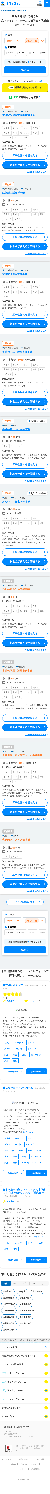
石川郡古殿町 (9, 1330)
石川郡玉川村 (25, 1317)
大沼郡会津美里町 (27, 1310)
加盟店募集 (35, 1469)
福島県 (42, 1340)
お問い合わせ (24, 1459)
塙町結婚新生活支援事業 (16, 589)
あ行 (6, 1283)
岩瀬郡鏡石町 (9, 1298)
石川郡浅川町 (25, 1323)
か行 (15, 1283)
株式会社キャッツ (13, 985)
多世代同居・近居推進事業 (17, 670)
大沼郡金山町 (25, 1304)
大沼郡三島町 (9, 1304)
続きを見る (28, 1132)
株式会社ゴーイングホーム (18, 1087)
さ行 (25, 1283)
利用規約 (12, 1464)
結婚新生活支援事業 (13, 192)
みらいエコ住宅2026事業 (16, 501)
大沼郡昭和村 (9, 1310)
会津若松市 (8, 1291)
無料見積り (36, 1071)
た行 (34, 1283)
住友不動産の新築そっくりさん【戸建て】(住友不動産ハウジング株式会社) (24, 1191)
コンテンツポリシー (18, 1469)
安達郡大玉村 (36, 1291)
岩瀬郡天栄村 (25, 1298)
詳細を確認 (13, 1071)
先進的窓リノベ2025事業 (16, 839)
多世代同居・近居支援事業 (17, 351)
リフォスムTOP (9, 1340)
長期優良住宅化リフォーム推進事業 (22, 755)
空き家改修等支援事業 (14, 274)
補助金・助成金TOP (27, 1340)
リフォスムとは (9, 1347)
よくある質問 (38, 1459)
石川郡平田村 (9, 1323)
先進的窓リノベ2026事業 (16, 429)
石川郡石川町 (9, 1317)
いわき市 (22, 1291)
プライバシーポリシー (29, 1464)
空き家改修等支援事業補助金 (18, 115)
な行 (44, 1283)
